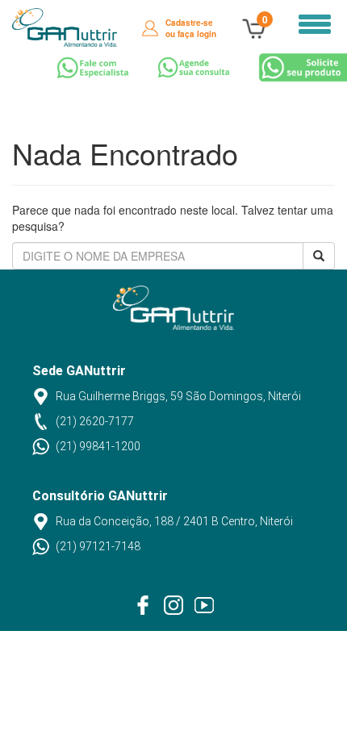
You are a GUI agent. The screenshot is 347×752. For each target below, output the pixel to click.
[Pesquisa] (319, 255)
